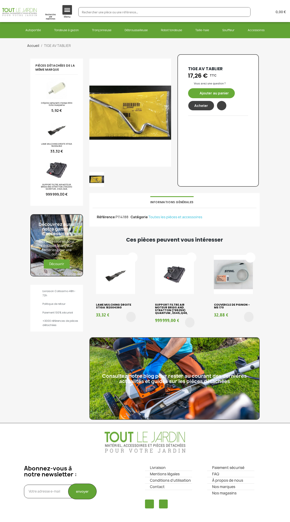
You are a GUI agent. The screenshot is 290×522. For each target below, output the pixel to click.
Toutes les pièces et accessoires (175, 217)
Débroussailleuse (136, 30)
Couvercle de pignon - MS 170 (232, 306)
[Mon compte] (260, 12)
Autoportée (33, 30)
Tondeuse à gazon (66, 30)
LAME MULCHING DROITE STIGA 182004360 (113, 306)
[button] (211, 93)
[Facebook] (149, 504)
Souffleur (228, 30)
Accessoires (256, 30)
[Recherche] (245, 12)
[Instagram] (163, 504)
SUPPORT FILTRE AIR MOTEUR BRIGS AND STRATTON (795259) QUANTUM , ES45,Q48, (171, 309)
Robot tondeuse (171, 30)
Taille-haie (202, 30)
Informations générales (172, 202)
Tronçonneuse (101, 30)
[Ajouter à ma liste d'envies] (221, 105)
